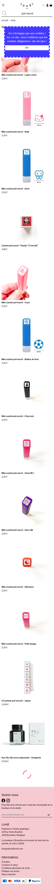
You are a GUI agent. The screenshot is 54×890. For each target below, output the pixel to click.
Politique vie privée (10, 888)
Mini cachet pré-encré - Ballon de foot (20, 359)
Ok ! (27, 48)
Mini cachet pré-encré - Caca (16, 302)
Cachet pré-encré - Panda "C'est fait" (20, 246)
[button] (43, 6)
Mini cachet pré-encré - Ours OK (17, 530)
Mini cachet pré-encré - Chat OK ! (18, 473)
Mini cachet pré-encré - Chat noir (18, 416)
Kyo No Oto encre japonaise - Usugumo (21, 758)
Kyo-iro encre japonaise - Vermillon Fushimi (23, 775)
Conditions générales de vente (16, 885)
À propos (6, 879)
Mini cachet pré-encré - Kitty (15, 132)
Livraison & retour (10, 882)
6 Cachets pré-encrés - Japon (16, 701)
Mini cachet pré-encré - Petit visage (19, 644)
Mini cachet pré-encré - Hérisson (18, 587)
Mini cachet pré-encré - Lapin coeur (19, 75)
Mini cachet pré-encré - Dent (15, 189)
